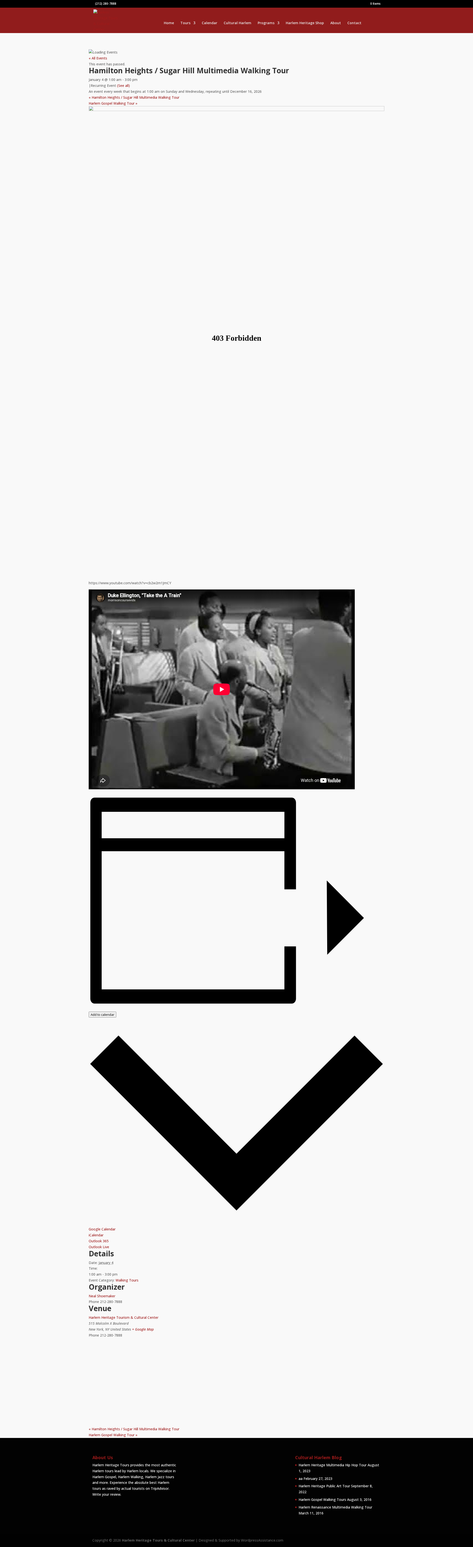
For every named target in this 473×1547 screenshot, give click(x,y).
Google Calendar (102, 1229)
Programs (266, 23)
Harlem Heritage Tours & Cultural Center (158, 1540)
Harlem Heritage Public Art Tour (324, 1486)
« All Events (98, 58)
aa (301, 1478)
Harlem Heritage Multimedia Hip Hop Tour (333, 1465)
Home (169, 23)
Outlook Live (99, 1247)
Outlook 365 (99, 1241)
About (335, 23)
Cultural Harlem (237, 23)
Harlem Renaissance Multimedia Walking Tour (335, 1507)
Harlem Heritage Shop (305, 23)
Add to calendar (102, 1014)
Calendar (209, 23)
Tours (185, 23)
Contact (354, 23)
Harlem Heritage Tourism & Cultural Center (123, 1317)
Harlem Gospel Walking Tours (322, 1499)
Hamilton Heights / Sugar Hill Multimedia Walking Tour (134, 97)
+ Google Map (143, 1329)
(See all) (123, 85)
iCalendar (96, 1235)
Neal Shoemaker (102, 1296)
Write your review (106, 1494)
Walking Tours (127, 1280)
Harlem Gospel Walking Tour (113, 103)
